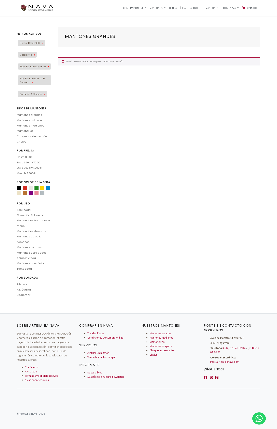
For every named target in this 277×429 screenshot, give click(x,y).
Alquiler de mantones (204, 8)
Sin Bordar (23, 295)
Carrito (252, 8)
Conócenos (31, 367)
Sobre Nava (229, 8)
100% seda (24, 210)
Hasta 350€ (24, 157)
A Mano (22, 284)
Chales (21, 141)
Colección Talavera (30, 215)
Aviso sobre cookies (37, 380)
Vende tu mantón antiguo (101, 357)
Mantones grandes (29, 115)
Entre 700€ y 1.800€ (29, 167)
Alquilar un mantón (98, 353)
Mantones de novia (29, 247)
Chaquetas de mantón (32, 136)
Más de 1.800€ (26, 173)
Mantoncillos (25, 131)
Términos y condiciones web (41, 376)
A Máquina (24, 289)
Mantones (156, 8)
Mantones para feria (30, 263)
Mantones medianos (30, 125)
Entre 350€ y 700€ (28, 162)
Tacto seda (24, 268)
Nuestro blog (94, 372)
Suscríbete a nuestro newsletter (105, 377)
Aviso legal (31, 371)
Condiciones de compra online (105, 337)
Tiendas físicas (178, 8)
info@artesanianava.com (224, 362)
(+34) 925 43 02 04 (234, 348)
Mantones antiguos (29, 120)
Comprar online (133, 8)
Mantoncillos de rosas (31, 231)
